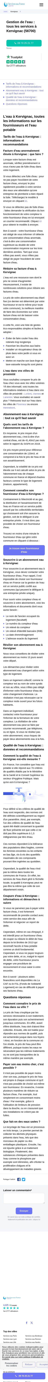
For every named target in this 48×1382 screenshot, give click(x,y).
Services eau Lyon (10, 1339)
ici (26, 201)
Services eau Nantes (32, 1342)
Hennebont (9, 407)
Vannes (37, 393)
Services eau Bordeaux (33, 1336)
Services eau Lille (9, 1342)
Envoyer (24, 1211)
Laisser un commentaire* (17, 1190)
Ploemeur (21, 404)
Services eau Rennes (33, 1339)
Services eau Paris (10, 1336)
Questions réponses (16, 104)
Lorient (28, 393)
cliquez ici (36, 1220)
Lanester (7, 397)
